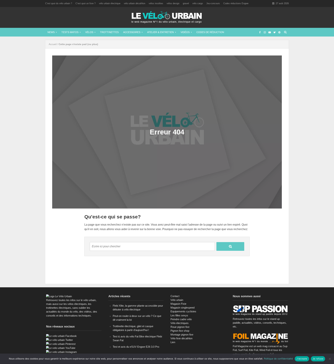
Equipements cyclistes (183, 311)
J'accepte (301, 358)
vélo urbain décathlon (134, 3)
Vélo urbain (176, 299)
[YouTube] (60, 347)
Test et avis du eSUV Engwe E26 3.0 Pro (136, 346)
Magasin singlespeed (182, 307)
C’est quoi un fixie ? (85, 3)
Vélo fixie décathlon (181, 338)
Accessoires (131, 32)
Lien (172, 342)
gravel (186, 3)
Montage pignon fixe (181, 334)
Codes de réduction (210, 32)
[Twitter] (59, 339)
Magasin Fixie (178, 303)
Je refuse (318, 358)
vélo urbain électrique (109, 3)
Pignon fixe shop (179, 330)
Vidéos (185, 32)
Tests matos (69, 32)
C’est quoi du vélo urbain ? (58, 3)
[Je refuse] (329, 359)
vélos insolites (156, 3)
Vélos (89, 32)
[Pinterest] (60, 343)
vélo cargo (197, 3)
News (51, 32)
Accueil (53, 44)
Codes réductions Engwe (235, 3)
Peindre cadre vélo (181, 319)
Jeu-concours (213, 3)
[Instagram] (61, 351)
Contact (174, 296)
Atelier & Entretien (160, 32)
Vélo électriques (179, 323)
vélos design (173, 3)
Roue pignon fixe (179, 326)
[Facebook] (61, 335)
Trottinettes (109, 32)
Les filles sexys (179, 315)
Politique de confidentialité (278, 358)
